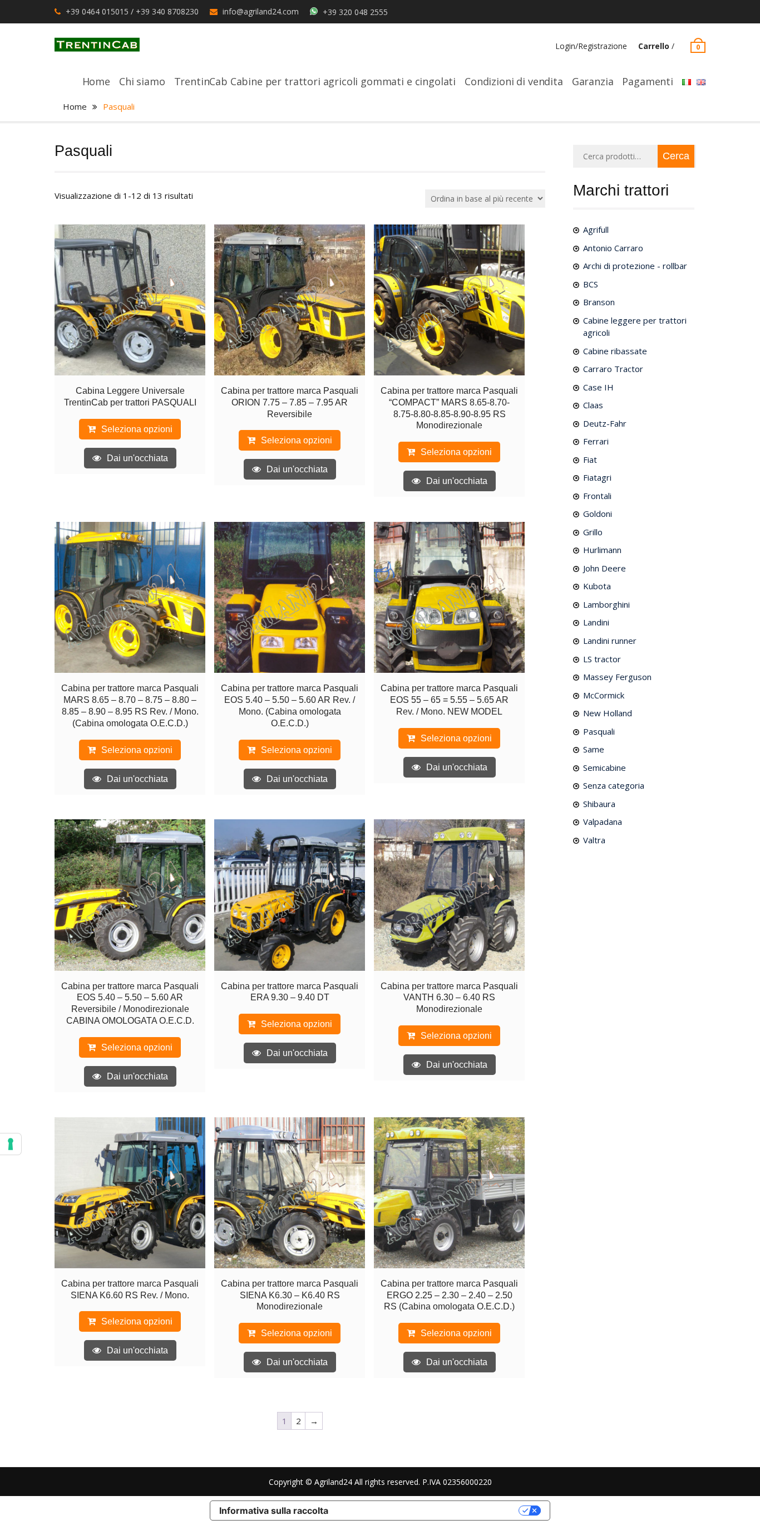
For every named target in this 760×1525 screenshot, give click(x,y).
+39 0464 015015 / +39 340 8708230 (132, 11)
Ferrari (596, 441)
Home (96, 81)
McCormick (603, 695)
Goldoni (597, 513)
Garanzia (593, 81)
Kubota (597, 586)
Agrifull (596, 229)
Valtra (594, 839)
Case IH (598, 387)
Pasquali (599, 731)
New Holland (607, 712)
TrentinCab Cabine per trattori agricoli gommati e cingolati (315, 81)
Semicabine (604, 767)
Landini (596, 622)
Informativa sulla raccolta (273, 1510)
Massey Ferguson (617, 676)
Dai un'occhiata (137, 458)
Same (593, 749)
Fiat (590, 459)
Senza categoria (613, 785)
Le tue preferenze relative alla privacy (429, 1510)
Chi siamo (142, 81)
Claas (593, 404)
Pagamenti (647, 81)
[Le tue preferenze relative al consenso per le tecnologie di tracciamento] (10, 1144)
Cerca (676, 156)
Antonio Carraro (613, 247)
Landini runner (609, 640)
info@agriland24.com (261, 11)
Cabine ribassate (615, 350)
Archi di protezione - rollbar (635, 265)
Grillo (593, 531)
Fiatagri (597, 477)
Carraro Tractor (613, 368)
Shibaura (599, 803)
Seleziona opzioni (136, 429)
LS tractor (602, 658)
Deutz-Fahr (604, 423)
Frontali (597, 495)
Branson (599, 301)
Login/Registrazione (591, 46)
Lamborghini (606, 604)
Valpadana (602, 821)
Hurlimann (602, 549)
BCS (590, 284)
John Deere (604, 568)
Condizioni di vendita (514, 81)
